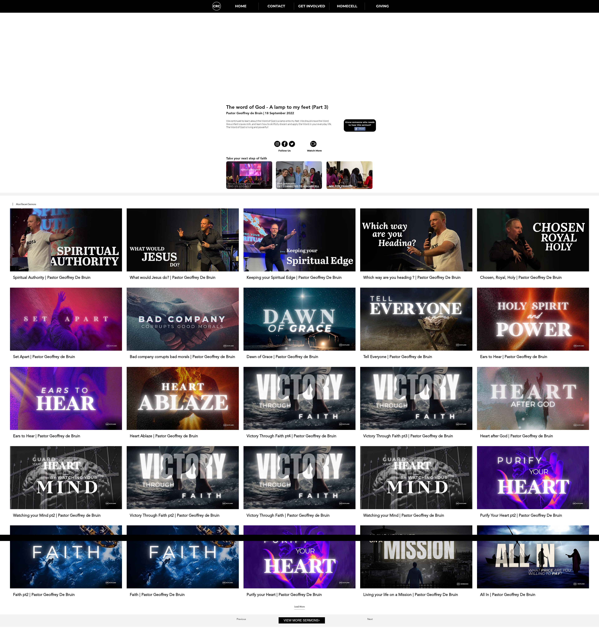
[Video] (313, 144)
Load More (299, 606)
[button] (24, 204)
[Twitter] (292, 144)
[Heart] (352, 630)
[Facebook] (285, 144)
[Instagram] (277, 144)
